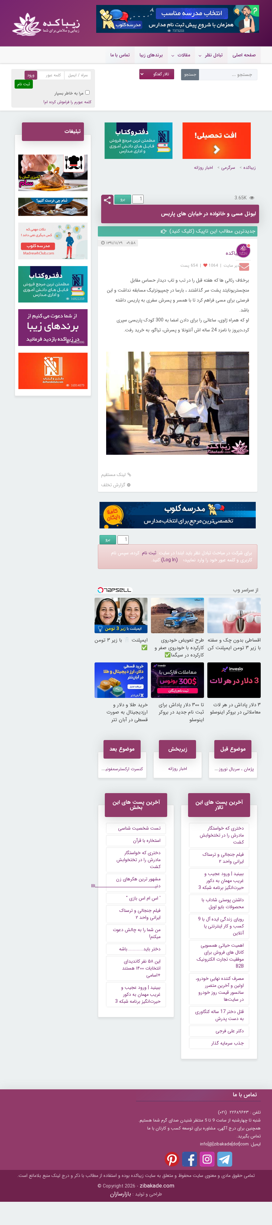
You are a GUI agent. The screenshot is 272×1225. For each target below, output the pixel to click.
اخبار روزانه (203, 167)
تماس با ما (120, 55)
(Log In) (169, 560)
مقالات (184, 55)
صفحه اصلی (244, 55)
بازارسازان (120, 1194)
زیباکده (249, 167)
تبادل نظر (214, 55)
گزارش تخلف (113, 485)
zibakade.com (157, 1186)
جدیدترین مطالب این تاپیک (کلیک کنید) (211, 231)
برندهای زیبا (151, 55)
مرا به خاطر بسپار (69, 93)
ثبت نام (149, 553)
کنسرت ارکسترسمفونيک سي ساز (114, 769)
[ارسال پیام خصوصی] (245, 266)
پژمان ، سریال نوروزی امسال (228, 769)
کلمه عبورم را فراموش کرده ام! (67, 102)
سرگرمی (228, 167)
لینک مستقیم (113, 474)
